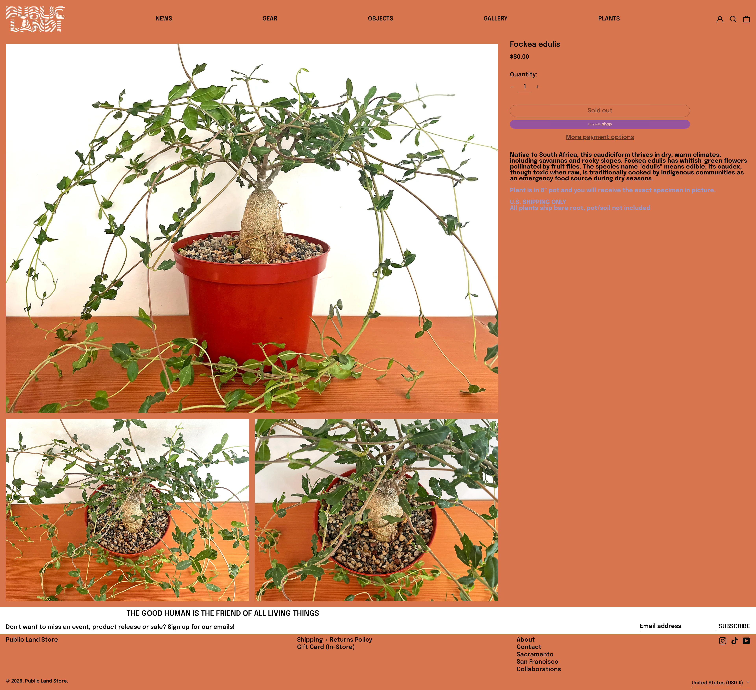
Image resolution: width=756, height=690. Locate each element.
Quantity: (523, 75)
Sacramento (535, 655)
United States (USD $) (718, 683)
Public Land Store (32, 640)
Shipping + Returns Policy (334, 640)
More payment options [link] (600, 137)
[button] (733, 19)
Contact (529, 647)
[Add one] (537, 87)
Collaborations (539, 669)
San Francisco (538, 662)
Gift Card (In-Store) (326, 647)
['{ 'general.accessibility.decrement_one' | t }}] (512, 87)
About (526, 640)
